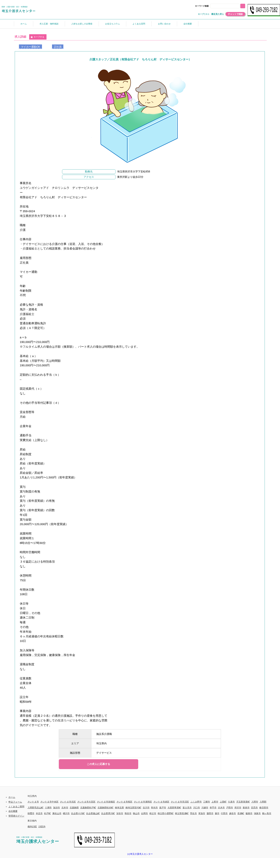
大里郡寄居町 (174, 807)
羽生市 (193, 813)
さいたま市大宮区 (86, 801)
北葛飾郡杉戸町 (88, 807)
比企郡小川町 (78, 813)
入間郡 (263, 801)
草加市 (201, 813)
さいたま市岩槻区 (106, 801)
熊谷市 (128, 813)
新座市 (246, 807)
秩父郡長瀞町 (182, 813)
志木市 (221, 807)
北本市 (64, 807)
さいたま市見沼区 (180, 801)
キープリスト (204, 14)
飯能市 (249, 813)
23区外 (42, 826)
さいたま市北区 (68, 801)
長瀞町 (240, 813)
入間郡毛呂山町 (35, 807)
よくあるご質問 (16, 806)
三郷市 (206, 801)
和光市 (154, 807)
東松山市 (56, 813)
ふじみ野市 (196, 801)
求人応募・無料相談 (49, 24)
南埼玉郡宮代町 (133, 807)
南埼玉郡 (119, 807)
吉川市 (146, 807)
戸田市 (229, 807)
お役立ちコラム (112, 24)
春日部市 (263, 807)
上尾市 (214, 801)
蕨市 (217, 813)
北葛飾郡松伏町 (105, 807)
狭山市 (136, 813)
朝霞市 (31, 813)
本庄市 (39, 813)
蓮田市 (210, 813)
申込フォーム (15, 802)
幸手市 (213, 807)
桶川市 (66, 813)
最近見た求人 (217, 14)
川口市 (196, 807)
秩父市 (152, 813)
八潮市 (48, 807)
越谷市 (232, 813)
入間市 (254, 801)
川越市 (204, 807)
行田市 (224, 813)
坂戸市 (162, 807)
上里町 (223, 801)
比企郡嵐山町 (93, 813)
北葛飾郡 (74, 807)
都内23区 (32, 826)
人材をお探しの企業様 (81, 24)
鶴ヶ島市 (266, 813)
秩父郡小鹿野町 (166, 813)
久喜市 (231, 801)
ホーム (23, 24)
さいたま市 (33, 801)
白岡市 (144, 813)
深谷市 (119, 813)
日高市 (254, 807)
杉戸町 (47, 813)
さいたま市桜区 (124, 801)
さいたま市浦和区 (143, 801)
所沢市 (237, 807)
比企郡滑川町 (108, 813)
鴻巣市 (257, 813)
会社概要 (187, 24)
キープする (39, 37)
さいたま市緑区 (161, 801)
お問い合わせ (164, 24)
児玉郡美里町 (243, 801)
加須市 (56, 807)
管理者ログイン (16, 816)
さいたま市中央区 (49, 801)
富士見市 (187, 807)
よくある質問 (139, 24)
